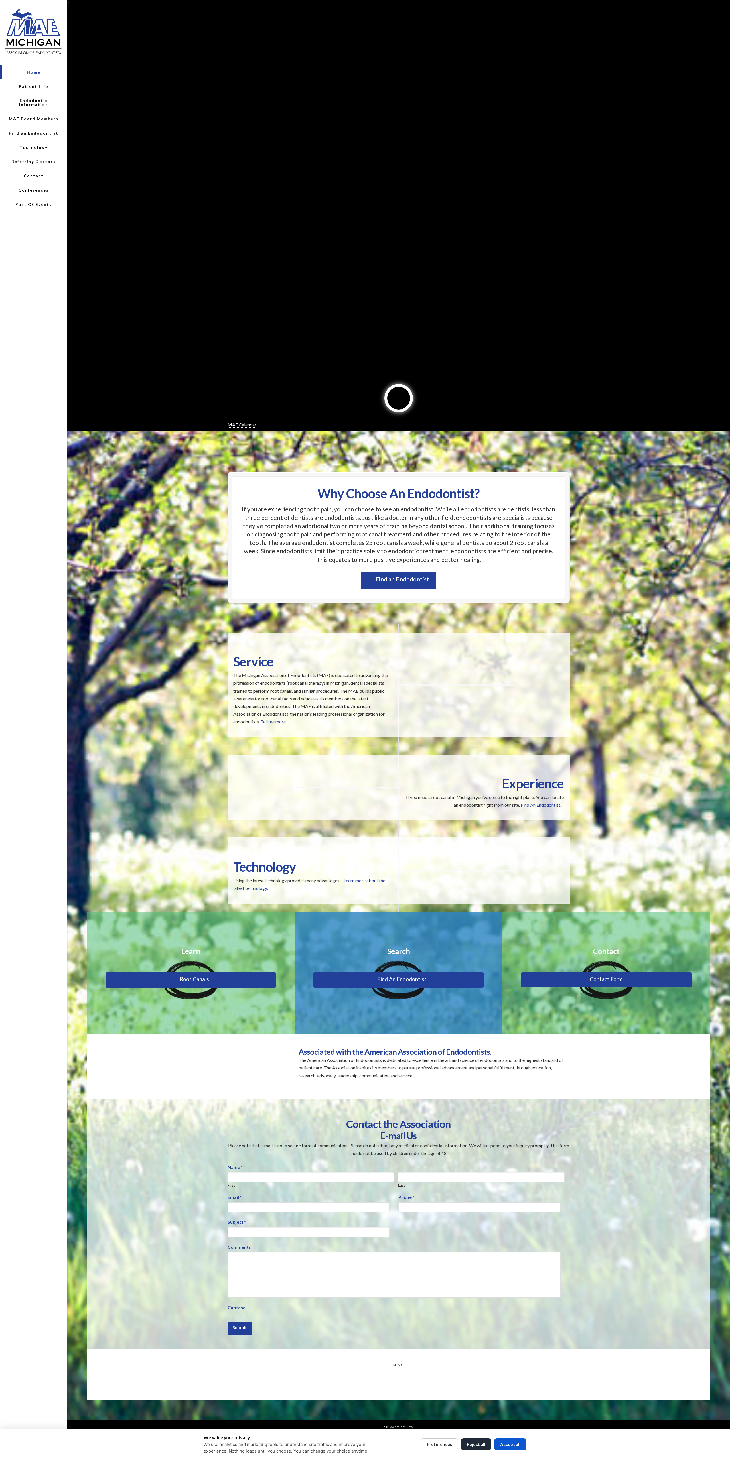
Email (235, 1197)
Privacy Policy (399, 1427)
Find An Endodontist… (542, 805)
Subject (237, 1222)
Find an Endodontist (402, 579)
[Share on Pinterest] (405, 1375)
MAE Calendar (242, 424)
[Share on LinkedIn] (391, 1375)
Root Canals (194, 979)
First (231, 1185)
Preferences (439, 1444)
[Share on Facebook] (364, 1375)
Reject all (476, 1444)
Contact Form (606, 979)
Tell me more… (275, 721)
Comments (239, 1247)
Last (401, 1185)
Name (235, 1167)
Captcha (237, 1307)
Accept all (510, 1444)
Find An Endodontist (402, 979)
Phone (406, 1197)
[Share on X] (378, 1375)
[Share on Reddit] (418, 1375)
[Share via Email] (432, 1375)
